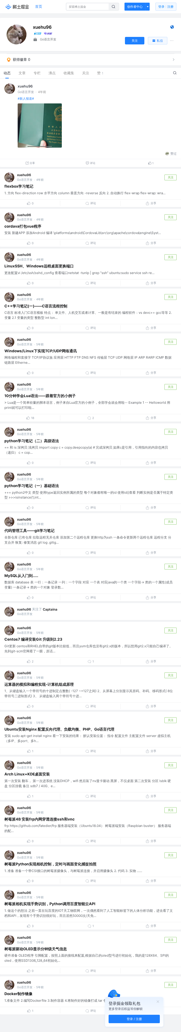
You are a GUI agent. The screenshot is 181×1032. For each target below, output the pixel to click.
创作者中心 (135, 6)
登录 (165, 6)
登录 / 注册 (134, 1019)
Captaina (50, 609)
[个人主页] (172, 28)
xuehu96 (25, 86)
